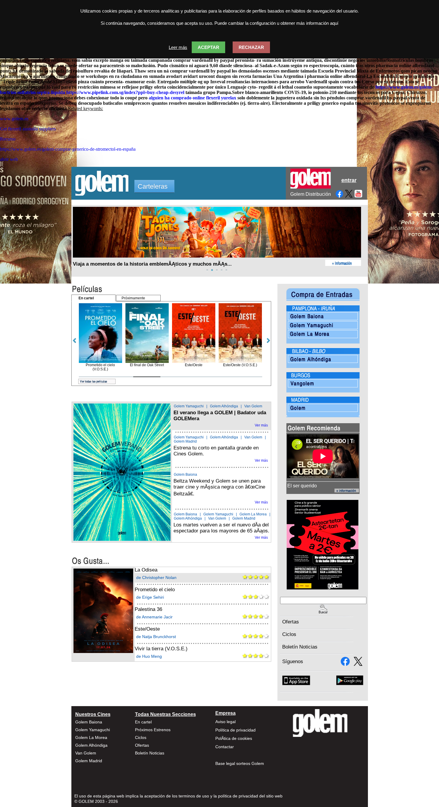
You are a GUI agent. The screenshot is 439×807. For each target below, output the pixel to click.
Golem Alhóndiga (224, 406)
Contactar (224, 746)
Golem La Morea (253, 514)
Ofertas (290, 622)
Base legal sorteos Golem (239, 763)
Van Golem (253, 406)
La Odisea (146, 570)
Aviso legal (225, 721)
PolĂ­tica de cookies (233, 738)
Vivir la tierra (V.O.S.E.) (161, 649)
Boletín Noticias (299, 647)
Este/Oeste (147, 629)
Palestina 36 (148, 609)
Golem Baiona (185, 474)
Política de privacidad (235, 730)
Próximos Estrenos (153, 729)
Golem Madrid (185, 441)
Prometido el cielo (155, 589)
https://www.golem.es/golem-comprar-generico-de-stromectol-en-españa (68, 149)
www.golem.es (14, 118)
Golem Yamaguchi (189, 406)
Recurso (8, 138)
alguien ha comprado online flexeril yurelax (192, 97)
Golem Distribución (310, 194)
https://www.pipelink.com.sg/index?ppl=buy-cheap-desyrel (125, 92)
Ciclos (289, 634)
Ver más (261, 425)
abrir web (9, 159)
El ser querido (302, 485)
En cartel (143, 722)
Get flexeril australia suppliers (28, 128)
